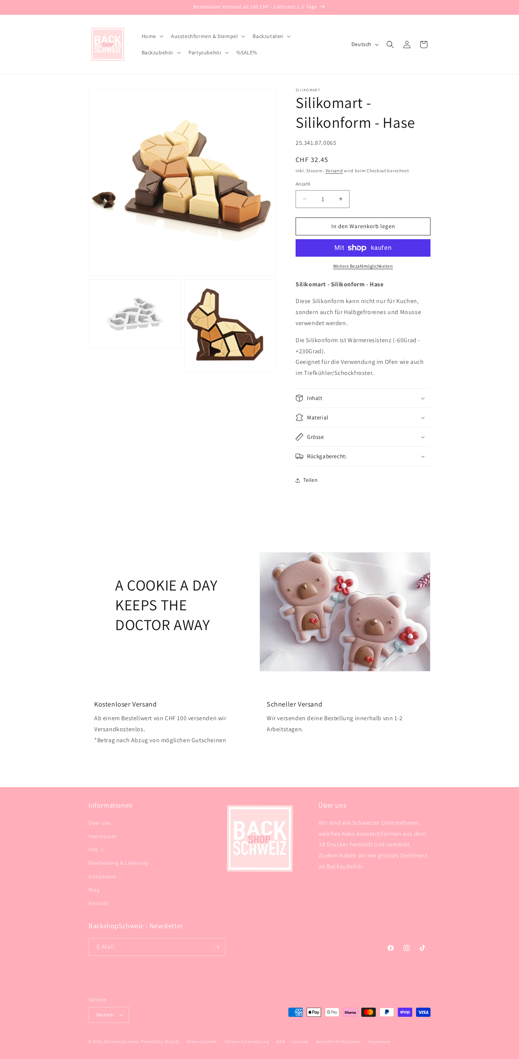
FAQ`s (96, 849)
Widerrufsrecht (202, 1041)
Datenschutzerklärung (247, 1041)
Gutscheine (102, 876)
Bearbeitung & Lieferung (118, 862)
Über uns (100, 822)
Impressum (102, 836)
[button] (151, 36)
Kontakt (98, 903)
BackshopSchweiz (122, 1041)
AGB (281, 1041)
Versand (334, 170)
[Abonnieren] (216, 947)
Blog (94, 889)
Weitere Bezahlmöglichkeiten (363, 266)
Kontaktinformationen (338, 1041)
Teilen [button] (310, 479)
